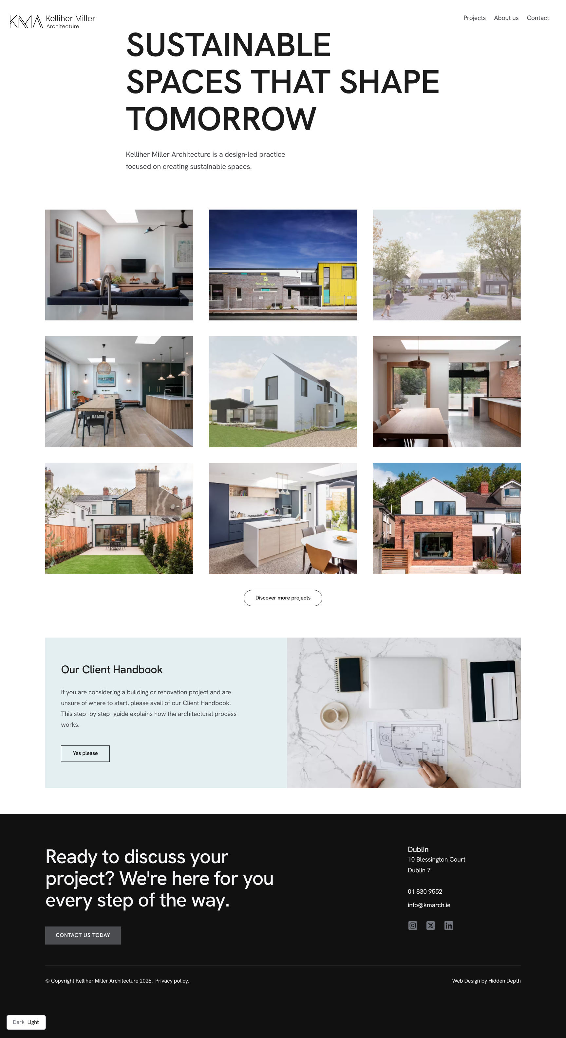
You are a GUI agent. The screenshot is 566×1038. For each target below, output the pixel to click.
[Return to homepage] (52, 22)
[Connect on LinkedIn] (449, 926)
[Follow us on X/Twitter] (431, 926)
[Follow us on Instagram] (413, 926)
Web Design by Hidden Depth (486, 981)
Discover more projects (283, 597)
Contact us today (83, 935)
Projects (474, 17)
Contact (538, 17)
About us (506, 17)
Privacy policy (171, 981)
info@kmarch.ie (429, 905)
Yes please (85, 753)
